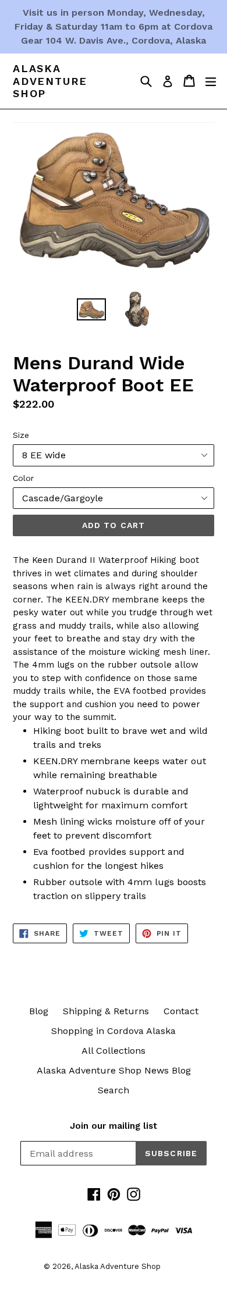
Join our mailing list (113, 1126)
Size (21, 435)
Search (113, 1090)
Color (23, 478)
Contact (181, 1011)
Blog (38, 1011)
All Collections (113, 1050)
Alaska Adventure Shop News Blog (114, 1070)
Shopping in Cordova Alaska (113, 1030)
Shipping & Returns (106, 1011)
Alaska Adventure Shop (50, 80)
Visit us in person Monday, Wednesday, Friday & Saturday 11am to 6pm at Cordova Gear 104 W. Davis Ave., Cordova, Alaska (113, 26)
